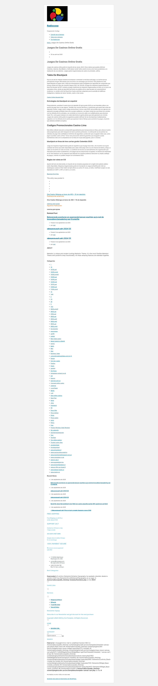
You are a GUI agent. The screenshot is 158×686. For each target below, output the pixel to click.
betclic (53, 343)
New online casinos (56, 395)
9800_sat (53, 316)
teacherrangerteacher (57, 432)
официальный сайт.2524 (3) (59, 229)
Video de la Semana (57, 37)
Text (52, 435)
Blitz (52, 348)
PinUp (52, 415)
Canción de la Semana (57, 34)
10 (51, 267)
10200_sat (54, 277)
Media (52, 390)
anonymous (54, 331)
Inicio (49, 43)
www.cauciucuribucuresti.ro (59, 452)
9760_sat (53, 314)
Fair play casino (55, 361)
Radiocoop (53, 25)
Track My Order (55, 604)
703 (52, 306)
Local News (54, 388)
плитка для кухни (53, 204)
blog (52, 351)
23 (51, 299)
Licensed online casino (57, 383)
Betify (52, 346)
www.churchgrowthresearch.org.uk (61, 455)
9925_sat (53, 324)
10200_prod (54, 272)
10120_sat (54, 269)
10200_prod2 (55, 274)
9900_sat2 (54, 321)
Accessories (54, 329)
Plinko (52, 422)
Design (53, 358)
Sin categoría (55, 430)
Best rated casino (56, 338)
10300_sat (54, 282)
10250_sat (54, 279)
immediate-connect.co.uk (58, 373)
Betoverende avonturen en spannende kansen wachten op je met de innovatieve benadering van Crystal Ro (75, 218)
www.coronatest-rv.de (57, 457)
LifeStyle (53, 385)
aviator (53, 336)
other (52, 403)
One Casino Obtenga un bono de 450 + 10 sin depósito (66, 194)
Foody (52, 366)
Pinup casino (54, 418)
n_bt (52, 393)
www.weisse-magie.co (57, 469)
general (53, 368)
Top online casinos (56, 440)
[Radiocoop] (57, 21)
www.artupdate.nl (56, 450)
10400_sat (54, 287)
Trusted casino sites (57, 442)
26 (51, 301)
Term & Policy (55, 607)
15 (51, 292)
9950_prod (54, 326)
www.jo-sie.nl (55, 460)
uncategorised (55, 445)
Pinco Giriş (54, 410)
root (54, 225)
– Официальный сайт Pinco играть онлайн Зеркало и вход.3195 (71, 510)
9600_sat (53, 311)
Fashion (53, 363)
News (52, 400)
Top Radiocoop (55, 39)
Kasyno (53, 378)
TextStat (53, 437)
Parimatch (54, 405)
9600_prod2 (54, 309)
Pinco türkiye (54, 413)
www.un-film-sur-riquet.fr (58, 467)
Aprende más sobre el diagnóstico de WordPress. (61, 679)
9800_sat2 (54, 319)
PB (51, 408)
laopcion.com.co (55, 380)
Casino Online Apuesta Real (55, 97)
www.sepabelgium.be (57, 462)
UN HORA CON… (55, 628)
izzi (52, 376)
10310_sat (54, 284)
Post (52, 425)
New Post (53, 398)
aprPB (52, 334)
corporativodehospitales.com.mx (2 (61, 356)
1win (52, 294)
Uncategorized (55, 447)
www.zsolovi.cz (55, 472)
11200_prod (54, 289)
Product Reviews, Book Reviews (60, 427)
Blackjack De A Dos (53, 174)
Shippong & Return (56, 600)
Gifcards (53, 602)
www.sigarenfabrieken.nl (58, 465)
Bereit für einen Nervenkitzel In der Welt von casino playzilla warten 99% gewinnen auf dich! (79, 504)
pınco (52, 420)
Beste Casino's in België (58, 341)
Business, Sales (55, 353)
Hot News (54, 371)
